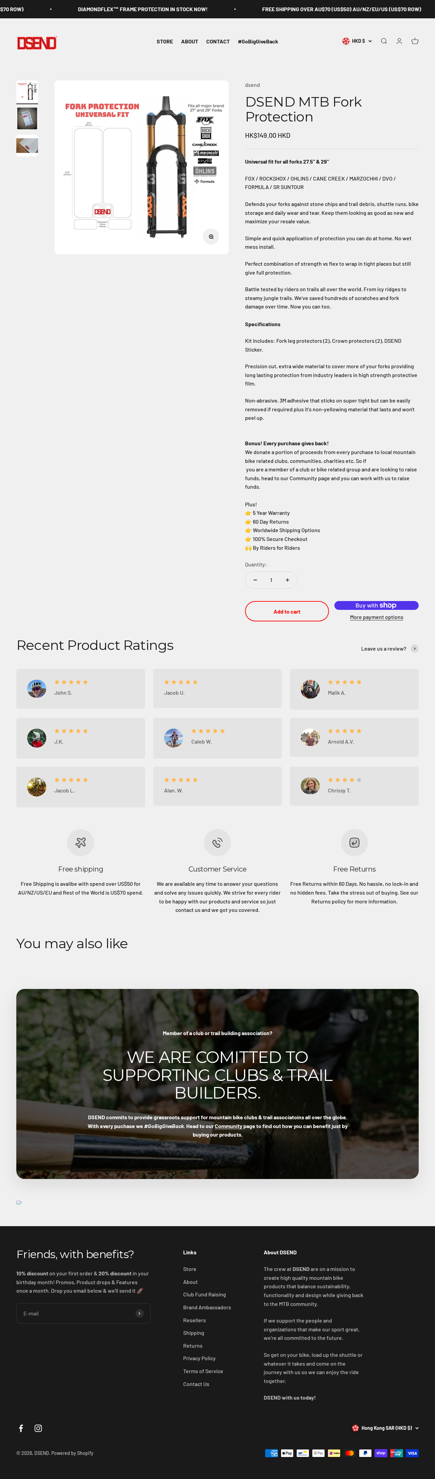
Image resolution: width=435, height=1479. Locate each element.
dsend (252, 84)
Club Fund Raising (204, 1294)
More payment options (376, 617)
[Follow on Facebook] (20, 1428)
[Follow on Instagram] (38, 1428)
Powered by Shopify (72, 1453)
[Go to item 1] (27, 92)
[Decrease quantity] (255, 580)
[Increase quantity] (287, 580)
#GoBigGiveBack (258, 41)
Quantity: (256, 564)
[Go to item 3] (27, 146)
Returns (193, 1345)
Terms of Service (203, 1371)
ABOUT (189, 41)
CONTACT (218, 41)
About (190, 1281)
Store (189, 1269)
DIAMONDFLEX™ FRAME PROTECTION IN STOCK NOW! (108, 9)
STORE (165, 41)
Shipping (193, 1332)
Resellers (194, 1320)
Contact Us (196, 1384)
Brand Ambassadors (207, 1307)
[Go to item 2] (27, 119)
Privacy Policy (199, 1358)
